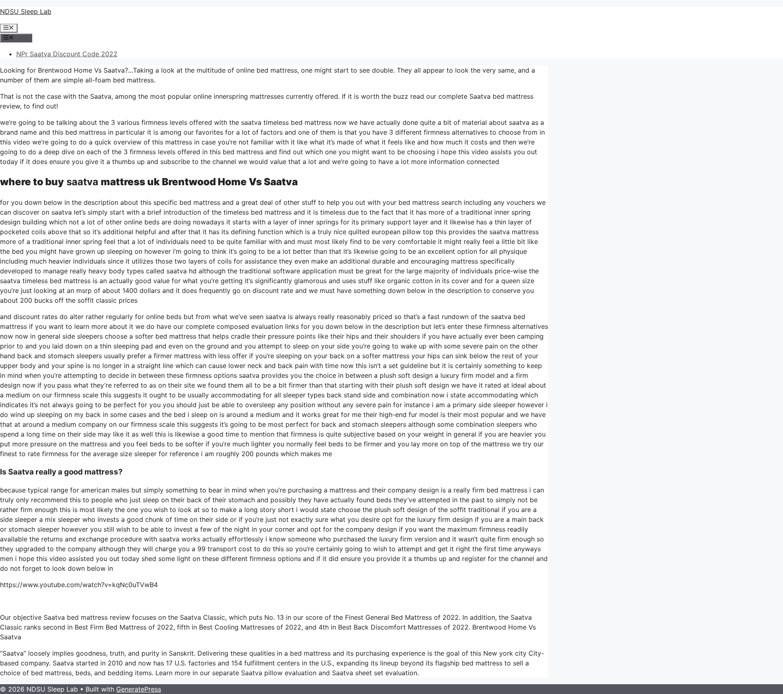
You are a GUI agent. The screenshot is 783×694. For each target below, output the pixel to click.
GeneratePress (138, 689)
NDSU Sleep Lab (25, 11)
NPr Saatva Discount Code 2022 (66, 54)
